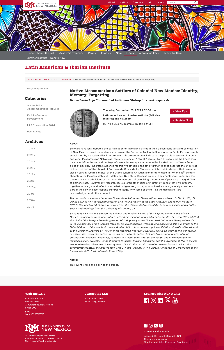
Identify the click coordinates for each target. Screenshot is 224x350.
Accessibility (150, 336)
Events (130, 53)
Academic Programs (71, 53)
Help (150, 2)
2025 (30, 155)
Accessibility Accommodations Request (43, 107)
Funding (106, 53)
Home (30, 53)
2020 (30, 187)
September (67, 79)
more (160, 2)
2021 (30, 181)
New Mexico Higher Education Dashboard (166, 342)
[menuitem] (30, 53)
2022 (56, 79)
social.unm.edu (161, 331)
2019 (30, 193)
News (119, 53)
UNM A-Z (111, 2)
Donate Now (57, 58)
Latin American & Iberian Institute (67, 67)
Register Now (183, 120)
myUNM (124, 2)
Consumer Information (156, 339)
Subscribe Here (173, 53)
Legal (162, 336)
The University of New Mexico (41, 5)
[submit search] (195, 2)
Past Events (34, 131)
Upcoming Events (37, 88)
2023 (30, 168)
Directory (138, 2)
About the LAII (46, 53)
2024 (30, 161)
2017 (30, 206)
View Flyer (181, 111)
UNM (29, 79)
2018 (30, 200)
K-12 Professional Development (37, 117)
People (92, 53)
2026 (30, 148)
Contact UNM (173, 336)
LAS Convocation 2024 (41, 125)
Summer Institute (37, 58)
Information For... (149, 53)
